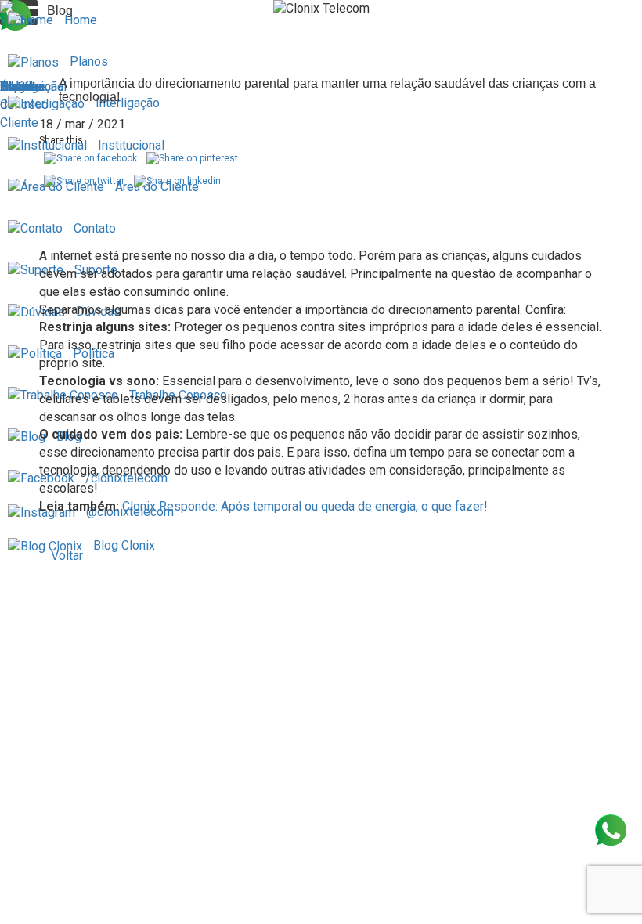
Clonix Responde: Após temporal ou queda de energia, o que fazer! (305, 506)
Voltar (67, 555)
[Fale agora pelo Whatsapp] (610, 830)
